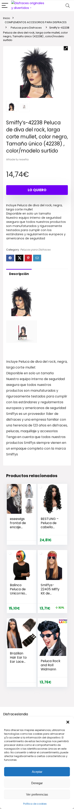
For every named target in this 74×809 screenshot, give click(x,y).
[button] (68, 722)
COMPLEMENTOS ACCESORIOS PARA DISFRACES (36, 22)
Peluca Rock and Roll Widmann (50, 665)
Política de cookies (35, 803)
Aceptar (37, 771)
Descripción (19, 274)
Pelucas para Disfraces (26, 28)
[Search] (68, 5)
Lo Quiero (37, 189)
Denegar (37, 783)
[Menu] (5, 5)
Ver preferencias (37, 794)
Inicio (6, 18)
